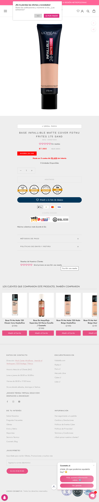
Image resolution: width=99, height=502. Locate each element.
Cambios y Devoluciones (64, 420)
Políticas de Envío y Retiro (35, 246)
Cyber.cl (58, 377)
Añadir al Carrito (14, 333)
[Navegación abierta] (5, 11)
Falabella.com (60, 360)
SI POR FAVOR (51, 15)
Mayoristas (10, 433)
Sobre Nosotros (12, 416)
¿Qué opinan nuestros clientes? (67, 437)
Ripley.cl (58, 364)
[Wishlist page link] (78, 11)
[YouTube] (19, 401)
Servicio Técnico (12, 437)
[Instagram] (13, 401)
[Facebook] (7, 401)
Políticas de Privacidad (63, 428)
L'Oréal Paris (49, 126)
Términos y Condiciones (64, 433)
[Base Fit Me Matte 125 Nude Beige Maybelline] (68, 305)
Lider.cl (57, 381)
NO (38, 15)
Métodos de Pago (29, 239)
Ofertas (9, 424)
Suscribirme (17, 471)
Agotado (49, 179)
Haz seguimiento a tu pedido (66, 416)
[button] (45, 144)
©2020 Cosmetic (14, 491)
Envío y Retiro (11, 428)
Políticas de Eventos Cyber (65, 424)
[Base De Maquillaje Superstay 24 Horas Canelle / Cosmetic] (41, 305)
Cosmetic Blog (12, 441)
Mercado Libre (60, 373)
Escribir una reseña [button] (69, 268)
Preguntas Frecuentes (14, 420)
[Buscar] (88, 11)
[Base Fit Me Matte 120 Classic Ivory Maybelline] (14, 305)
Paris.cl (57, 369)
